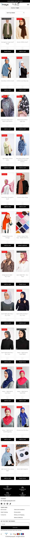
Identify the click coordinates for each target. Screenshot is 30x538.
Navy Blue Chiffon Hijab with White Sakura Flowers (22, 160)
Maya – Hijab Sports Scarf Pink (22, 392)
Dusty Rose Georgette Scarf (7, 198)
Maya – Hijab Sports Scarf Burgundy (7, 431)
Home (13, 8)
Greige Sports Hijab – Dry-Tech (7, 275)
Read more (7, 51)
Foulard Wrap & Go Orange (7, 236)
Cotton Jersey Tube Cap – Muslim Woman (22, 236)
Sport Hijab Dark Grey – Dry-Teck (7, 353)
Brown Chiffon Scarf (22, 42)
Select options (22, 245)
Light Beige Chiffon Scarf (7, 159)
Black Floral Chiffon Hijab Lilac (22, 120)
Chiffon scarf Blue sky (22, 81)
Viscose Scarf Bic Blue (22, 430)
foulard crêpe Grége (22, 197)
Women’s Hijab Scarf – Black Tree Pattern (7, 120)
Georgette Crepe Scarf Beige (7, 42)
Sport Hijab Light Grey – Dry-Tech (7, 314)
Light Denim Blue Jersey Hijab (7, 469)
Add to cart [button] (22, 51)
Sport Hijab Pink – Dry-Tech (22, 275)
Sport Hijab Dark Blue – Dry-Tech (22, 314)
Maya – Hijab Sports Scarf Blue (7, 392)
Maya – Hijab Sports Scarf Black (22, 353)
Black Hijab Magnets (22, 469)
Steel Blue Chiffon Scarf (7, 81)
